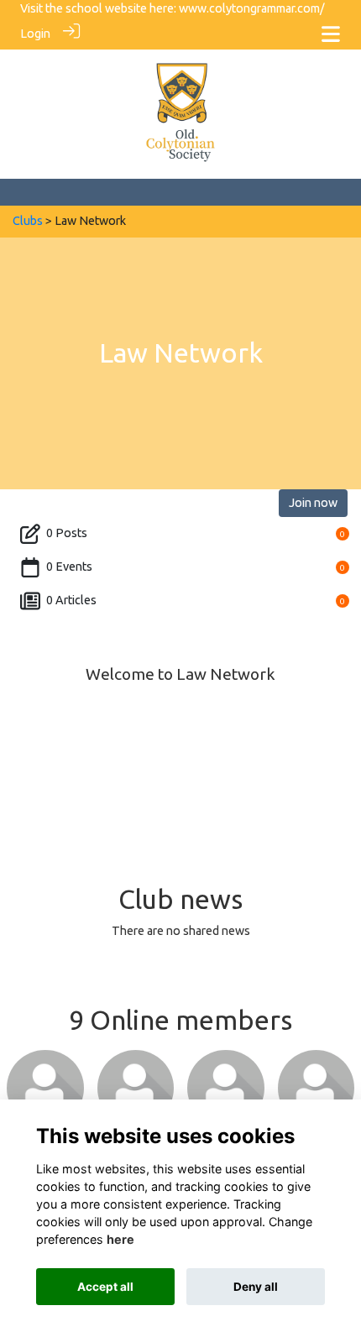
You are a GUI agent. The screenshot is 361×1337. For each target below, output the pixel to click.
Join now (313, 502)
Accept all (105, 1286)
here (120, 1239)
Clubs (28, 220)
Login (35, 33)
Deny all (255, 1286)
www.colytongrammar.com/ (252, 8)
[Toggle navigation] (331, 34)
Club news (180, 899)
